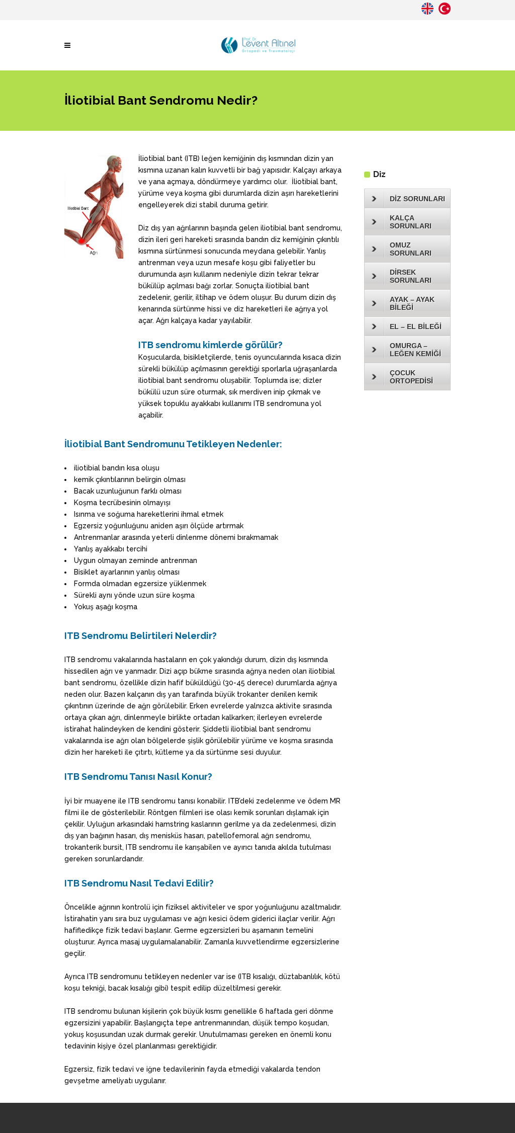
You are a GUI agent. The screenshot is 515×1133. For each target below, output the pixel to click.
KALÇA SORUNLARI (411, 222)
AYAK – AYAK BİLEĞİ (412, 303)
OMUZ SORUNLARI (411, 249)
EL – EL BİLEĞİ (416, 326)
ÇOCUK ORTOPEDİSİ (411, 377)
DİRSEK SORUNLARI (411, 276)
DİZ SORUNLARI (417, 199)
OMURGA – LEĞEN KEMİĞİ (415, 350)
